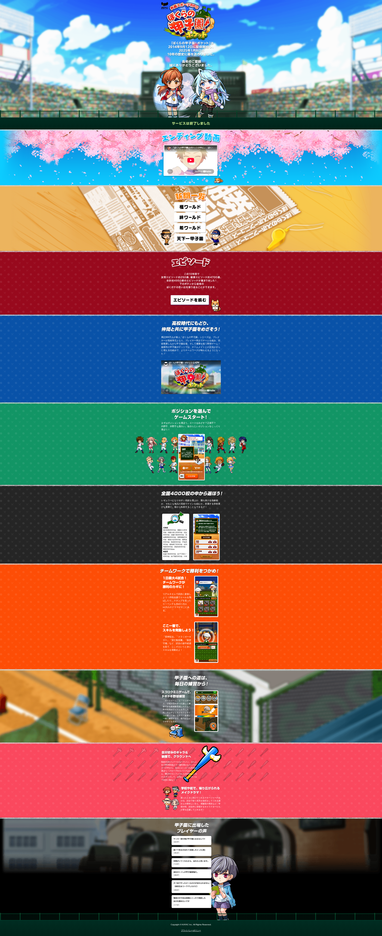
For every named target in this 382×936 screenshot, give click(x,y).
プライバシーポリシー (191, 930)
